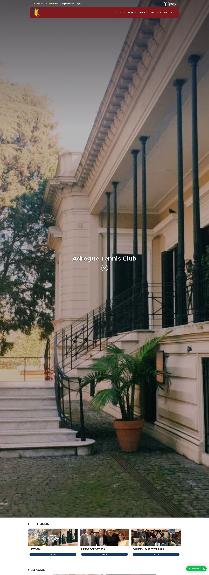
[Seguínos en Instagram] (170, 4)
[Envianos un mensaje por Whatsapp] (174, 4)
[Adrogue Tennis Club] (36, 12)
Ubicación (155, 12)
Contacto (168, 12)
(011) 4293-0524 (41, 4)
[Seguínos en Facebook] (165, 4)
